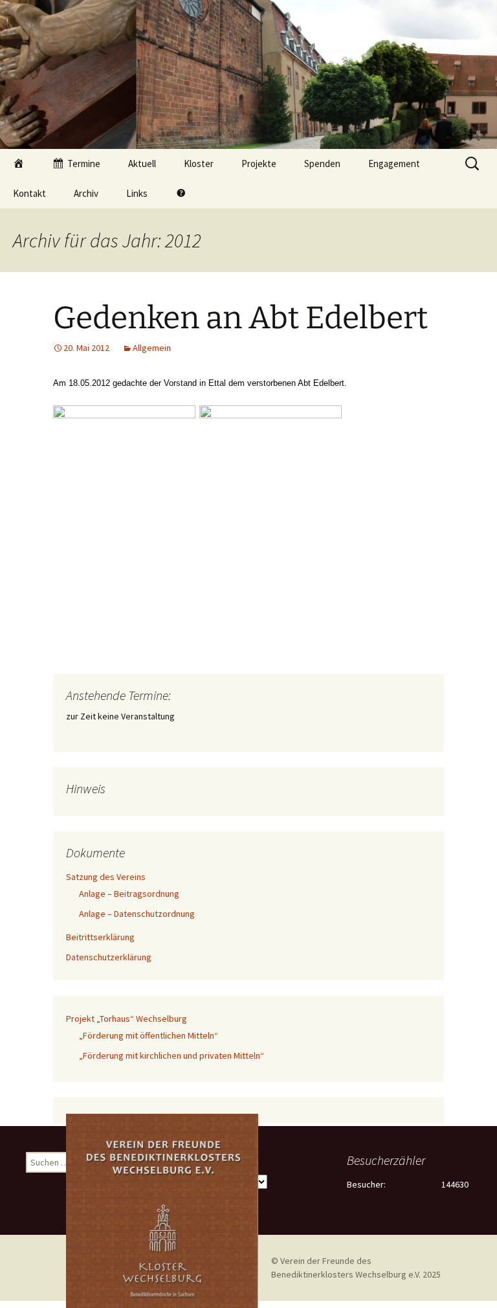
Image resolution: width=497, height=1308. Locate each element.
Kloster (199, 163)
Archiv (86, 193)
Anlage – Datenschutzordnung (137, 913)
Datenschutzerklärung (108, 957)
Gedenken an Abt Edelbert (240, 318)
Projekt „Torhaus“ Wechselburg (126, 1018)
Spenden (322, 163)
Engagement (394, 163)
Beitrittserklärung (100, 937)
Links (137, 193)
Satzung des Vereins (106, 877)
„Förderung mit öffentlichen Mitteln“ (148, 1035)
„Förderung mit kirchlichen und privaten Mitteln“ (171, 1055)
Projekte (258, 163)
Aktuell (142, 163)
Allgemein (152, 348)
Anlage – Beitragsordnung (129, 893)
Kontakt (29, 193)
